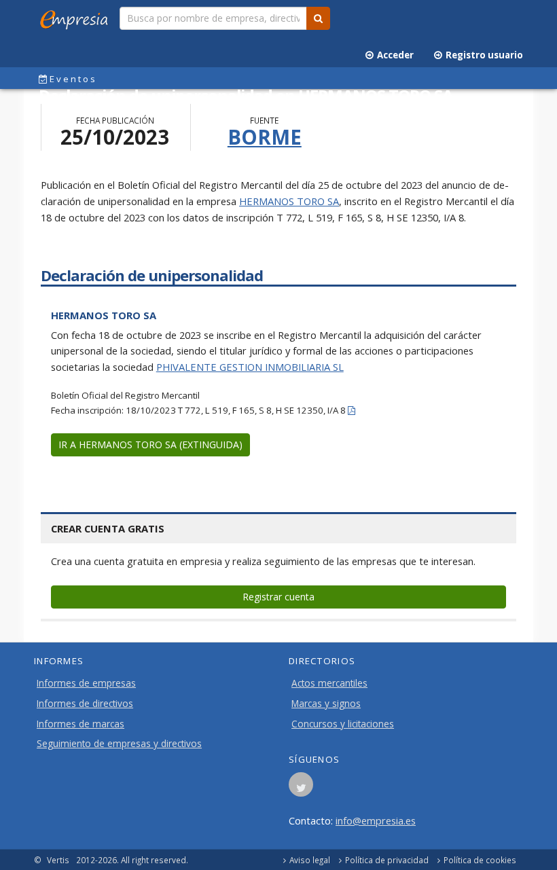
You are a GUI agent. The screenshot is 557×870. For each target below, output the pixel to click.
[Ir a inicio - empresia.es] (77, 17)
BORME (265, 137)
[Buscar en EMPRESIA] (318, 18)
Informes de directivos (85, 703)
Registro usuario (482, 55)
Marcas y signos (326, 703)
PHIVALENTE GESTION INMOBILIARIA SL (250, 367)
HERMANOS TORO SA (289, 201)
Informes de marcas (80, 724)
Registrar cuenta (278, 596)
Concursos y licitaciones (342, 724)
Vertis (58, 859)
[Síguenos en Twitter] (301, 788)
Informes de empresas (86, 683)
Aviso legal (309, 859)
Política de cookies (480, 859)
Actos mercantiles (329, 683)
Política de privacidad (387, 859)
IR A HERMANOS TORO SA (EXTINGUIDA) (150, 444)
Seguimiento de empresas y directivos (119, 744)
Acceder (393, 55)
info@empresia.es (376, 820)
